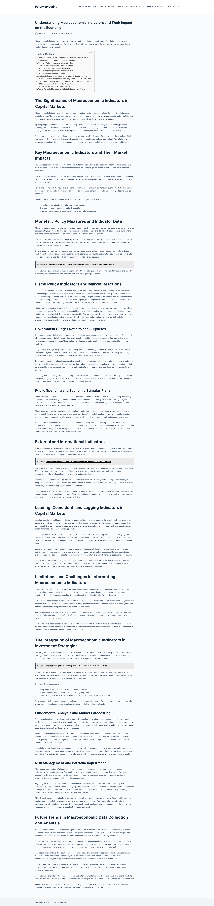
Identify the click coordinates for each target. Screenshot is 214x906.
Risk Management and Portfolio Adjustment (57, 86)
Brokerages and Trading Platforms (130, 6)
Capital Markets (65, 34)
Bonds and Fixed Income (156, 6)
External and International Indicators (52, 73)
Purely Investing (46, 6)
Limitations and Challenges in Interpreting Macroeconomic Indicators (65, 79)
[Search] (178, 7)
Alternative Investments (88, 6)
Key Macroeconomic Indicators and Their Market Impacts (60, 60)
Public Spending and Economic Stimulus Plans (57, 71)
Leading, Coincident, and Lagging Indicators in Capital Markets (62, 76)
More (170, 6)
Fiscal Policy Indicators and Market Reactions (55, 66)
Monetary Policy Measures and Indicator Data (55, 63)
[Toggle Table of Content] (89, 54)
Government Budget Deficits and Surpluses (56, 68)
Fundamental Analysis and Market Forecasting (57, 84)
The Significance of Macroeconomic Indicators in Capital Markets (63, 57)
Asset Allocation (107, 6)
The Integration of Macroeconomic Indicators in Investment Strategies (65, 81)
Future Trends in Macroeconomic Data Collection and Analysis (62, 89)
